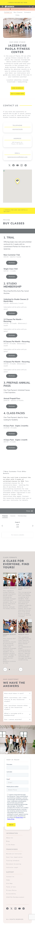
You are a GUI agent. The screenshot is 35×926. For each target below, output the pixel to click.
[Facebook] (13, 165)
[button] (17, 182)
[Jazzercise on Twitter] (11, 908)
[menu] (2, 6)
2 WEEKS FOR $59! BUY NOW (17, 2)
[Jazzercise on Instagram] (15, 908)
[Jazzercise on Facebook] (7, 908)
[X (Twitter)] (9, 165)
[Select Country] (32, 6)
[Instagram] (21, 165)
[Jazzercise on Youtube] (19, 908)
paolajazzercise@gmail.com (17, 157)
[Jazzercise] (10, 6)
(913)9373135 (17, 129)
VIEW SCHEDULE (17, 88)
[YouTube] (17, 165)
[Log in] (29, 6)
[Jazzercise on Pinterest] (23, 908)
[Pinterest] (25, 165)
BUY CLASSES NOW (17, 93)
